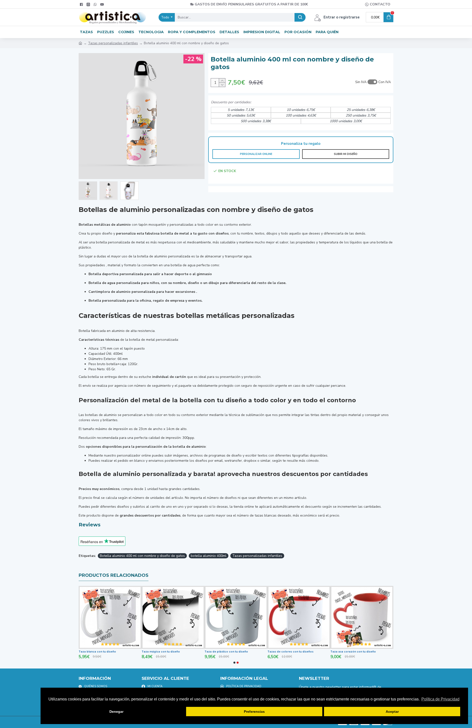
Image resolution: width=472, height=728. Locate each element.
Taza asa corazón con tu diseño (387, 651)
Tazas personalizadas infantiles (113, 43)
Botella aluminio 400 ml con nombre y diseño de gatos (142, 555)
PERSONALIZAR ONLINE (256, 154)
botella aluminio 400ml (208, 555)
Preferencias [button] (254, 711)
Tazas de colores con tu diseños (324, 651)
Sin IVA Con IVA (373, 82)
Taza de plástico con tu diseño (260, 651)
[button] (235, 663)
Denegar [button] (116, 711)
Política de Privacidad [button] (440, 699)
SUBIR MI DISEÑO (345, 154)
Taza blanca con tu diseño (131, 651)
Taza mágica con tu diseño (195, 651)
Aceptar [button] (392, 711)
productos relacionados (113, 575)
